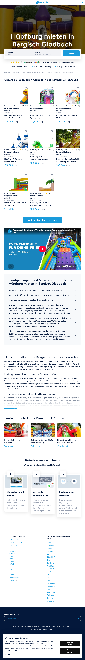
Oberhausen (51, 592)
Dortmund (50, 551)
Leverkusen (51, 583)
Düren (49, 554)
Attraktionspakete (16, 543)
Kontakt (21, 626)
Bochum (50, 548)
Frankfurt (50, 566)
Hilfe (35, 626)
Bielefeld (50, 545)
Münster (50, 589)
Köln (48, 580)
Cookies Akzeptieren (70, 643)
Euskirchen (51, 563)
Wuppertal (51, 601)
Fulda (49, 574)
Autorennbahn (14, 546)
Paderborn (50, 595)
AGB (60, 626)
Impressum (68, 626)
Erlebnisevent (14, 577)
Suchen (71, 53)
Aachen (50, 542)
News (29, 626)
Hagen (49, 577)
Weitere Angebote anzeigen (42, 220)
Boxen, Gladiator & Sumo (12, 551)
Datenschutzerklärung (48, 626)
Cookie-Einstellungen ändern (43, 629)
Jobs (14, 626)
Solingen (50, 598)
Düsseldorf (51, 557)
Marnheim (51, 586)
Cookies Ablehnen (70, 651)
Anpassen (8, 654)
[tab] (42, 290)
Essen (49, 560)
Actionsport (13, 540)
